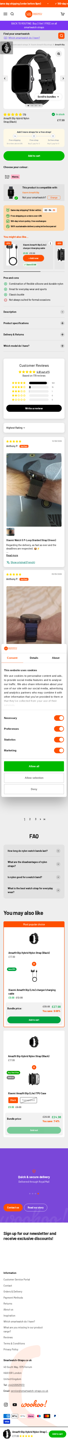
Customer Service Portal (16, 1279)
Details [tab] (34, 657)
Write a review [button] (34, 408)
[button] (13, 114)
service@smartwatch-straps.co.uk (29, 1390)
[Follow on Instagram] (5, 1404)
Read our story (36, 1207)
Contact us (13, 1207)
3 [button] (35, 819)
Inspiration (9, 1315)
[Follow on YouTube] (14, 1404)
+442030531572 (16, 1384)
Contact (7, 1285)
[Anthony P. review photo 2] (10, 532)
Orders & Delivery (12, 1291)
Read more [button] (12, 555)
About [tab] (56, 657)
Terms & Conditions (14, 1343)
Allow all (34, 766)
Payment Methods (13, 1297)
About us (8, 1309)
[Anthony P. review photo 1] (34, 490)
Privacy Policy (10, 1349)
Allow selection (34, 777)
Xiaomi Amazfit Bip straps (41, 44)
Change (53, 197)
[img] (13, 441)
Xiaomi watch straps (19, 44)
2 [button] (30, 819)
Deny (34, 789)
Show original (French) (23, 562)
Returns (7, 1303)
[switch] (59, 729)
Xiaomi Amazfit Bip (30, 192)
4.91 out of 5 (43, 371)
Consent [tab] (12, 657)
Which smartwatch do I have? (24, 37)
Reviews (8, 1337)
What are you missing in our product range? (23, 1329)
